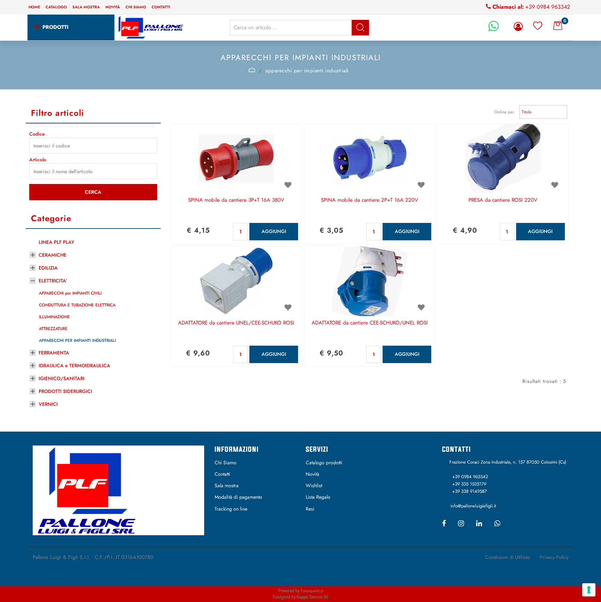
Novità (112, 7)
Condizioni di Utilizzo (507, 557)
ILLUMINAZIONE (54, 317)
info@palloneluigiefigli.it (473, 506)
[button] (360, 27)
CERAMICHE (52, 254)
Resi (310, 508)
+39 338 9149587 (469, 491)
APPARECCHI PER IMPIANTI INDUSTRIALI (77, 340)
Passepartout (311, 591)
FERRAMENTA (54, 352)
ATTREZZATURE (53, 329)
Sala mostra (86, 7)
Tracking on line (231, 508)
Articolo (37, 159)
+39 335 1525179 (469, 484)
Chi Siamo (226, 462)
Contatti (161, 7)
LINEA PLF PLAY (56, 242)
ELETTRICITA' (53, 280)
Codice (37, 133)
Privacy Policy (554, 557)
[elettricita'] (251, 70)
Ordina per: (504, 112)
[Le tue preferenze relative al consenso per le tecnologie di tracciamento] (588, 589)
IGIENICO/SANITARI (62, 378)
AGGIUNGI (274, 231)
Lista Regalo (318, 496)
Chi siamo (136, 7)
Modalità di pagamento (238, 496)
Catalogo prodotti (324, 462)
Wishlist (314, 485)
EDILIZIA (48, 267)
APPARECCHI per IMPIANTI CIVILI (70, 293)
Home (34, 7)
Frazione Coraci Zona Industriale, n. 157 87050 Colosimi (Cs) (507, 462)
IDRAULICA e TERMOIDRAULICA (74, 365)
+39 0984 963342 (547, 7)
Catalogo (56, 7)
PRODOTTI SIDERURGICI (65, 391)
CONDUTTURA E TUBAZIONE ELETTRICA (77, 305)
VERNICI (48, 404)
